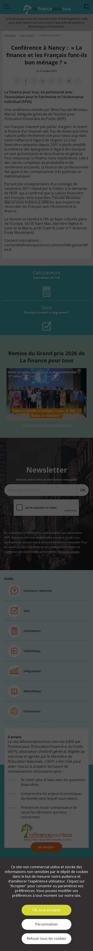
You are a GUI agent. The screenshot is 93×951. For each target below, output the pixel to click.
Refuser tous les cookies (46, 938)
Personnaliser (46, 924)
